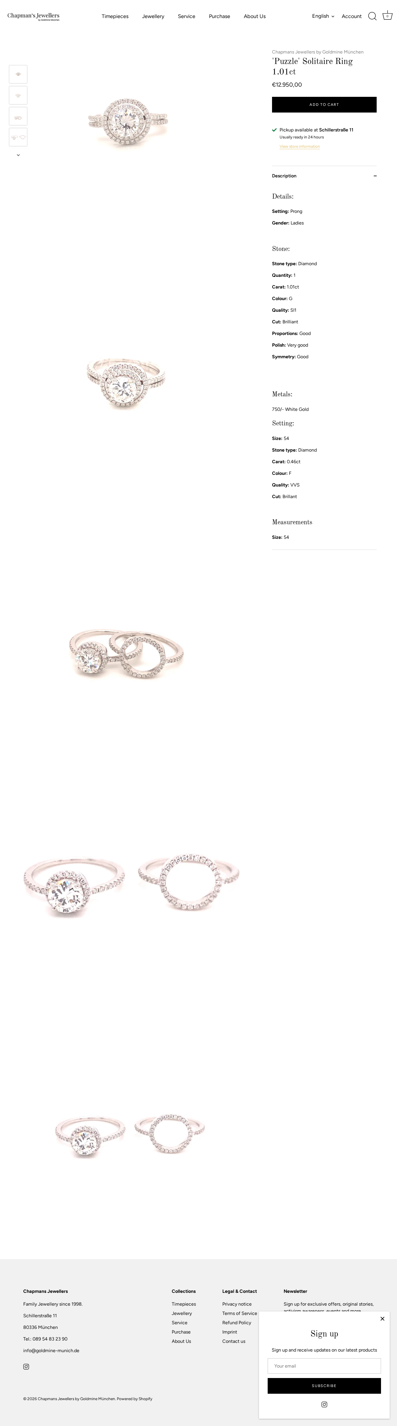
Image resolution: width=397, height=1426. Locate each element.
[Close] (382, 1318)
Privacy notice (237, 1304)
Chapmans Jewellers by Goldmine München (318, 52)
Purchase (219, 16)
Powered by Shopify (134, 1398)
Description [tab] (284, 176)
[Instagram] (324, 1404)
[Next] (18, 155)
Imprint (229, 1332)
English (320, 16)
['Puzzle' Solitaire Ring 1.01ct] (18, 74)
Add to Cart (324, 104)
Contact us (233, 1341)
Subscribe (324, 1386)
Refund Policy (236, 1322)
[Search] (372, 16)
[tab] (324, 368)
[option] (18, 75)
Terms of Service (239, 1313)
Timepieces (115, 16)
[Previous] (18, 56)
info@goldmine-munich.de (51, 1350)
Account (352, 16)
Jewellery (153, 16)
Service (186, 16)
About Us (255, 16)
